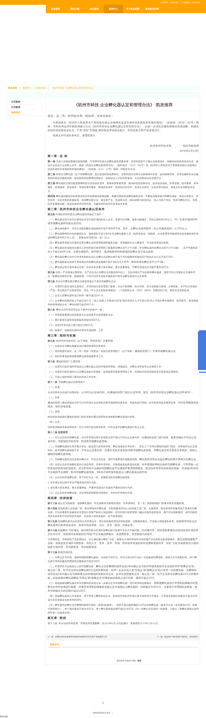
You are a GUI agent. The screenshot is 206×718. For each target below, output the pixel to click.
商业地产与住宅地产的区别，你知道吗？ (181, 637)
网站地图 (4, 716)
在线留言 (186, 2)
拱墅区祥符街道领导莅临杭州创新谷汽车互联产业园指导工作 (81, 637)
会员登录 (164, 2)
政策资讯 (40, 88)
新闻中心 (27, 88)
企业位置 (196, 2)
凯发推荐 (55, 9)
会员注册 (174, 2)
